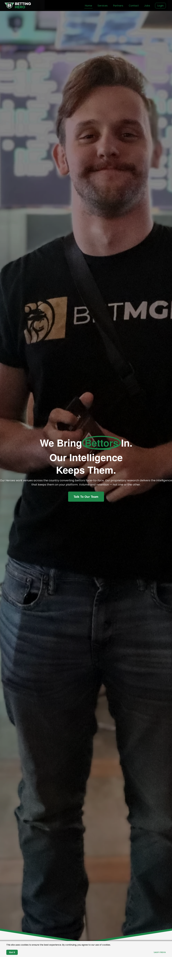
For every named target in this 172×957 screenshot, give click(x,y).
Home (88, 5)
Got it (12, 952)
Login (160, 5)
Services (103, 5)
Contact (134, 5)
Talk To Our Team (86, 496)
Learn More (160, 952)
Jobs (147, 5)
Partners (118, 5)
